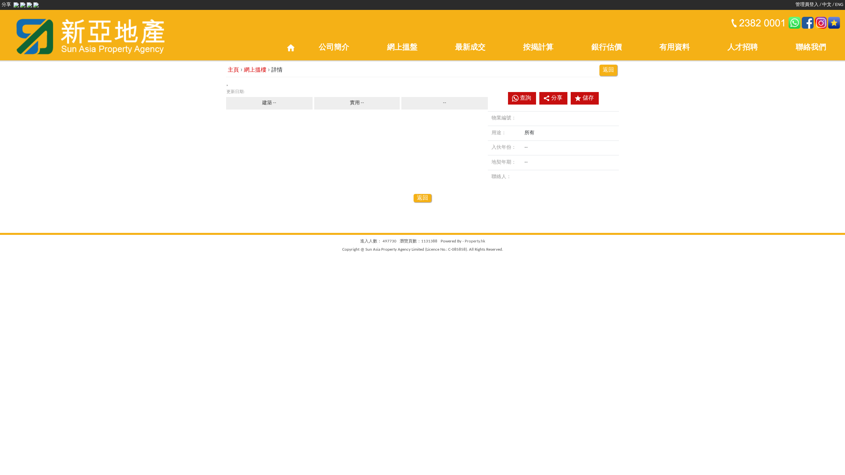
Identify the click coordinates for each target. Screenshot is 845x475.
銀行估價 (607, 47)
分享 (556, 98)
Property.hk (475, 241)
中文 (826, 4)
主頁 (233, 70)
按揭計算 (538, 47)
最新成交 (470, 47)
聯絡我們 (811, 47)
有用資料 (674, 47)
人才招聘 (742, 47)
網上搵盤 (402, 47)
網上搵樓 (255, 70)
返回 (608, 70)
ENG (839, 4)
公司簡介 (334, 47)
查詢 (525, 98)
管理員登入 (807, 4)
